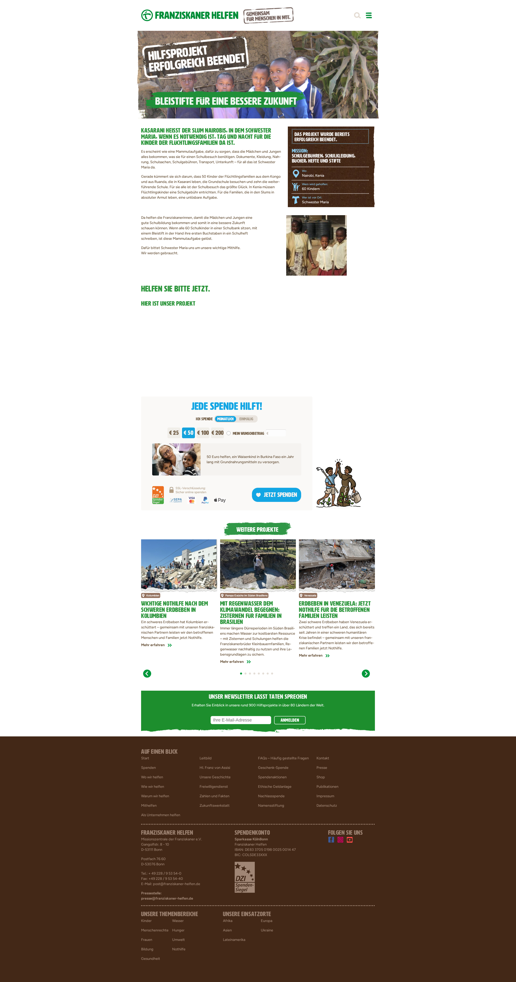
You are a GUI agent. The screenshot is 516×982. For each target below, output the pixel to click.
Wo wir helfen (152, 777)
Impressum (325, 796)
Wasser (178, 921)
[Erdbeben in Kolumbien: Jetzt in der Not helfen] (179, 564)
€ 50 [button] (188, 432)
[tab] (241, 674)
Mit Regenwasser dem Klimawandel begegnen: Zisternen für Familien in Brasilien (251, 612)
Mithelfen (149, 805)
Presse (321, 767)
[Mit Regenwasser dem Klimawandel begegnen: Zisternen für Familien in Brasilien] (258, 564)
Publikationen (327, 786)
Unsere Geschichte (215, 777)
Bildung (147, 949)
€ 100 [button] (203, 432)
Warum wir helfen (155, 796)
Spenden (148, 767)
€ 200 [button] (217, 432)
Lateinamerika (234, 939)
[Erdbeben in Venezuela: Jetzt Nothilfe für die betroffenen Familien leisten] (337, 564)
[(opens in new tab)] (245, 877)
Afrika (227, 921)
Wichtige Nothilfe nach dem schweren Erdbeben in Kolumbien (174, 609)
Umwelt (178, 939)
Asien (227, 930)
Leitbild (206, 758)
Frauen (146, 939)
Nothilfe (178, 949)
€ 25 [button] (174, 432)
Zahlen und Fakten (214, 796)
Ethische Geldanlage (274, 786)
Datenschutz (326, 805)
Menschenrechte (155, 930)
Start (145, 758)
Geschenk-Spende (273, 767)
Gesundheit (150, 958)
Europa (266, 921)
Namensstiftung (271, 805)
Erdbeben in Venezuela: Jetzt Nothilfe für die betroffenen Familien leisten (335, 609)
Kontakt (322, 758)
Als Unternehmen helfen (160, 815)
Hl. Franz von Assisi (215, 767)
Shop (320, 777)
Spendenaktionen (272, 777)
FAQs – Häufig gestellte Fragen (283, 758)
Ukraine (267, 930)
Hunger (178, 930)
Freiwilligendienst (214, 786)
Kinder (146, 921)
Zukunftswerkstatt (215, 805)
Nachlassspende (271, 796)
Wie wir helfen (152, 786)
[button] (357, 15)
